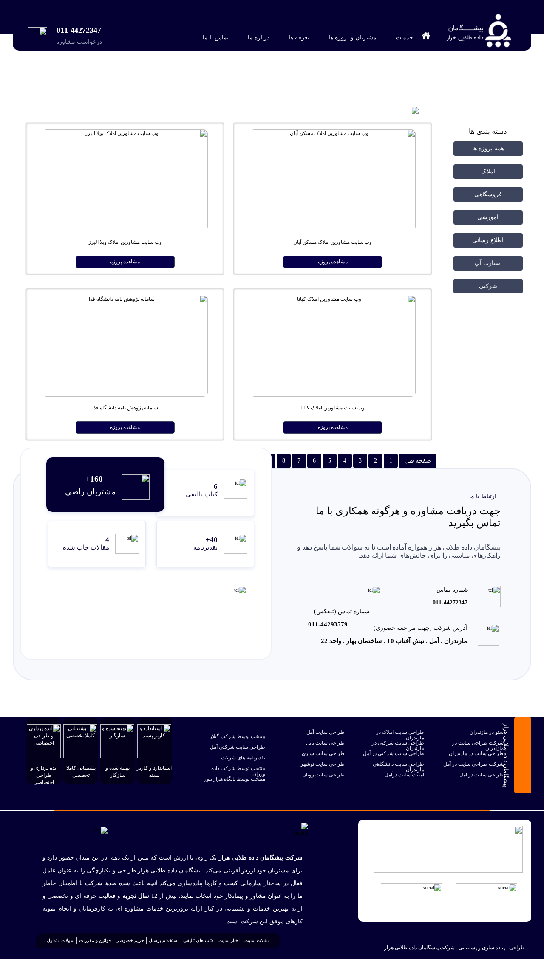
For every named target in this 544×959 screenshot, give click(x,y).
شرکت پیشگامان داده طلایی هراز (419, 948)
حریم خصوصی (130, 940)
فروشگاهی (488, 194)
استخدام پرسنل (163, 940)
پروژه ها (436, 84)
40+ (212, 540)
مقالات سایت (257, 940)
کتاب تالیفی (202, 494)
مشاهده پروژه (333, 262)
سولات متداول (60, 940)
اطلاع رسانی (488, 240)
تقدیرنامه (205, 547)
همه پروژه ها (488, 148)
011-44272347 (79, 30)
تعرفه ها (298, 37)
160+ (94, 478)
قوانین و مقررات (95, 940)
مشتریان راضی (90, 491)
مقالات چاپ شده (86, 547)
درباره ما (257, 37)
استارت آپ (488, 263)
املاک (488, 171)
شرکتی (488, 286)
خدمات (403, 37)
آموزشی (488, 217)
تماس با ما (215, 37)
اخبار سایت (229, 940)
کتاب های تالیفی (198, 940)
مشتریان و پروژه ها (352, 37)
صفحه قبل (418, 460)
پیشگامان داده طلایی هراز (482, 84)
